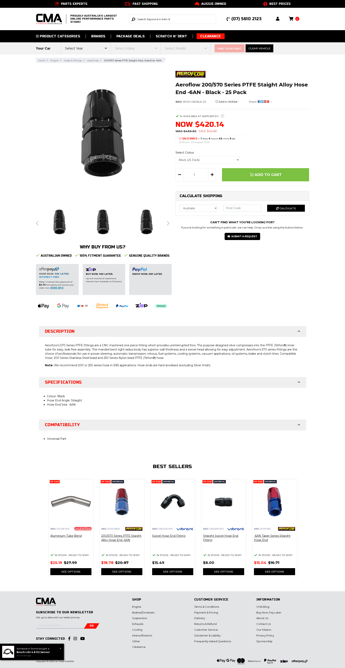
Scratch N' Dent (171, 36)
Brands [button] (98, 36)
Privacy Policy (265, 635)
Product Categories (59, 36)
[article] (71, 530)
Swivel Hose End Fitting (168, 536)
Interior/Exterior (142, 635)
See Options (70, 571)
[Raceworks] (82, 528)
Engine (136, 606)
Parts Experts (74, 4)
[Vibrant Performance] (184, 528)
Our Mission (263, 629)
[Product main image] (103, 133)
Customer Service (206, 629)
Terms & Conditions (206, 606)
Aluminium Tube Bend (66, 536)
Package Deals (130, 36)
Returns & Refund (205, 623)
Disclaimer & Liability (207, 635)
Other (136, 641)
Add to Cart (268, 175)
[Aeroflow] (190, 74)
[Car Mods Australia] (46, 604)
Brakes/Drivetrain (143, 612)
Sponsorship (264, 641)
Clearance (210, 36)
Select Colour (184, 152)
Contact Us (263, 623)
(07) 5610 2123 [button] (246, 18)
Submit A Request (244, 236)
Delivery (199, 618)
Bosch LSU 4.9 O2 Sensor (33, 652)
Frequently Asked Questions (212, 641)
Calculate (287, 208)
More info (57, 288)
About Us (262, 618)
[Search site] (133, 19)
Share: (253, 101)
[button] (278, 19)
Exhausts (137, 623)
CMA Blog (262, 606)
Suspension (139, 618)
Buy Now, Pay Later (268, 612)
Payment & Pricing (206, 612)
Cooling (137, 629)
